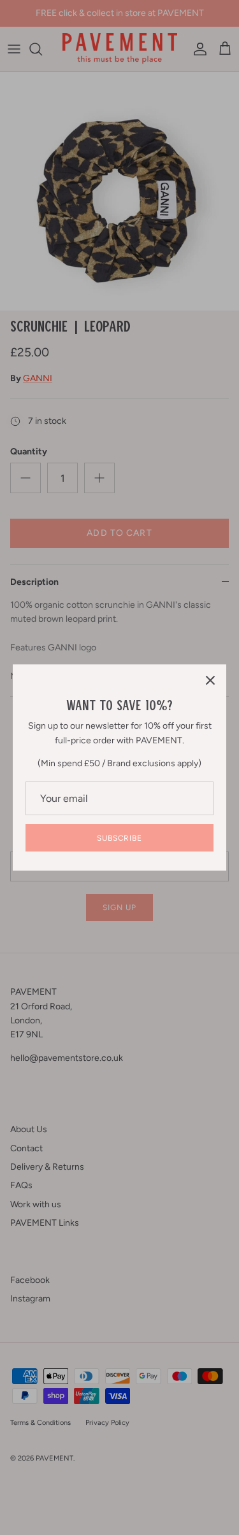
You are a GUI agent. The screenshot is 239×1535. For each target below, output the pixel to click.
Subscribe (120, 838)
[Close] (210, 680)
